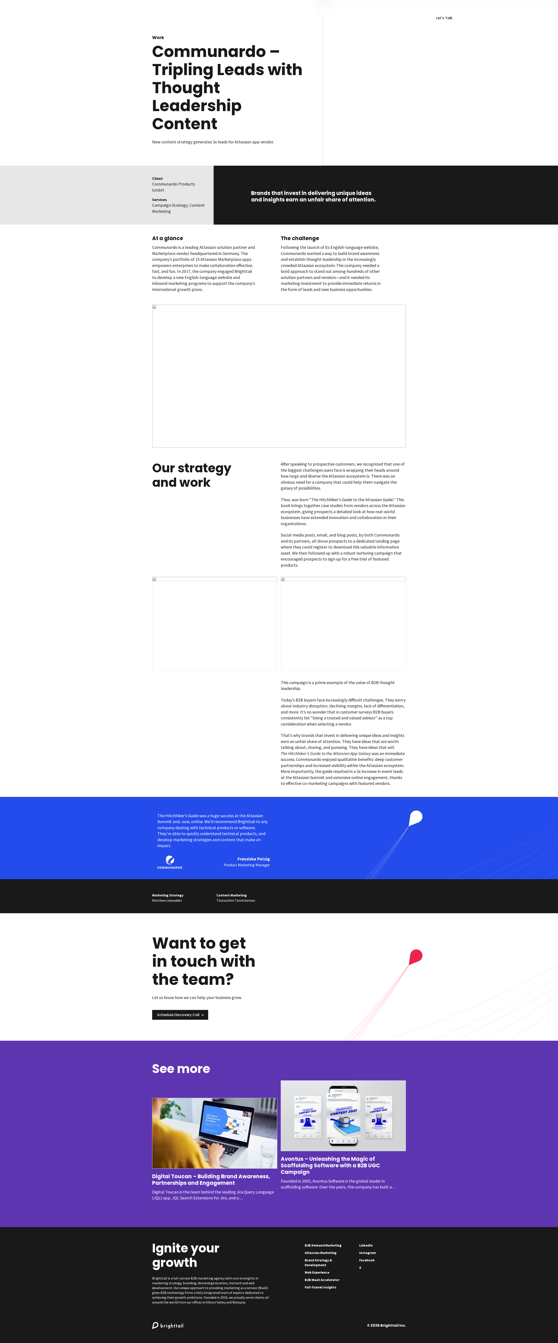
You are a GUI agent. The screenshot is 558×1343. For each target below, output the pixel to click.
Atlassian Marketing (321, 1252)
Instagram (367, 1252)
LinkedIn (366, 1245)
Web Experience (317, 1272)
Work (158, 37)
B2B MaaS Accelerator (322, 1280)
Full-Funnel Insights (320, 1287)
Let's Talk (444, 18)
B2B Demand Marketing (323, 1245)
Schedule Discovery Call (178, 1014)
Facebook (367, 1260)
